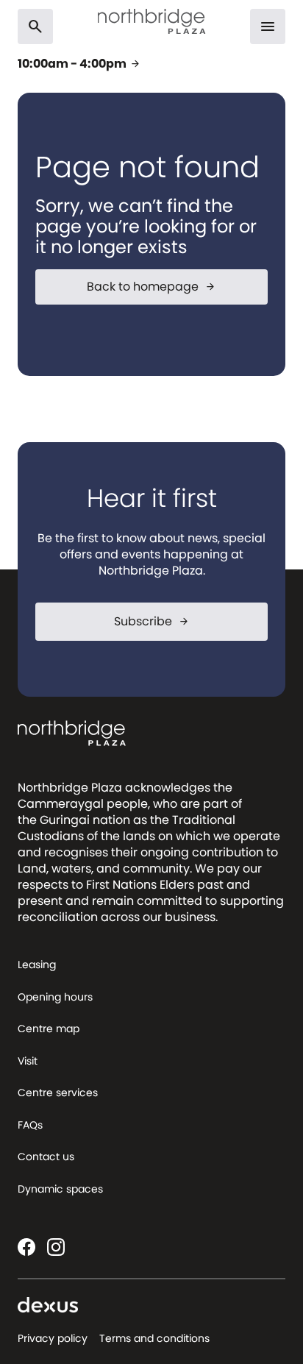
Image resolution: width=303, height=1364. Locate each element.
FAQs (30, 1125)
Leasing (37, 964)
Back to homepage (151, 286)
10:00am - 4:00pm (79, 64)
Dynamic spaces (60, 1189)
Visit (28, 1061)
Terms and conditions (154, 1338)
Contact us (46, 1156)
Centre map (48, 1028)
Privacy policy (53, 1338)
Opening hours (55, 997)
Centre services (58, 1092)
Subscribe (152, 621)
